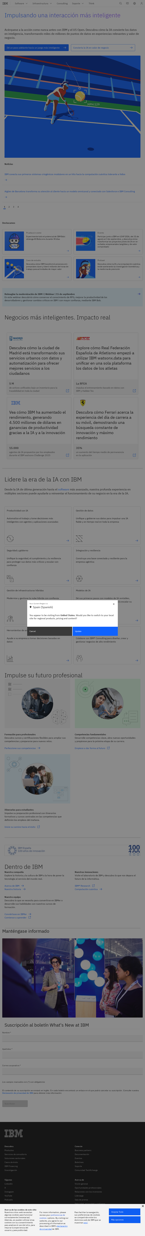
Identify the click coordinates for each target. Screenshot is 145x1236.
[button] (143, 1206)
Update (78, 631)
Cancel (32, 631)
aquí (86, 1222)
